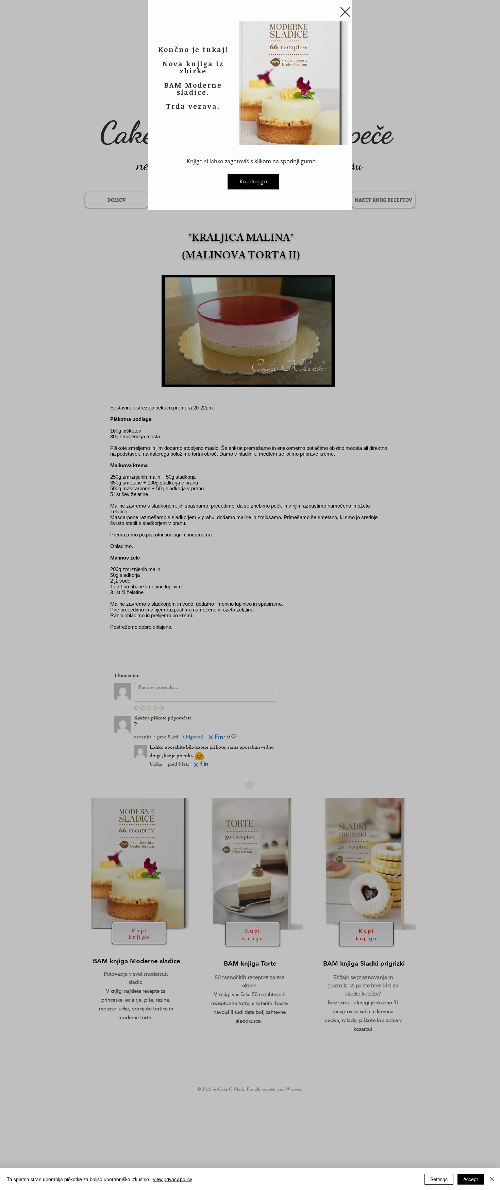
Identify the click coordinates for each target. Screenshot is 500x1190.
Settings (439, 1179)
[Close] (492, 1179)
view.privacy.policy (172, 1179)
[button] (345, 12)
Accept (470, 1179)
